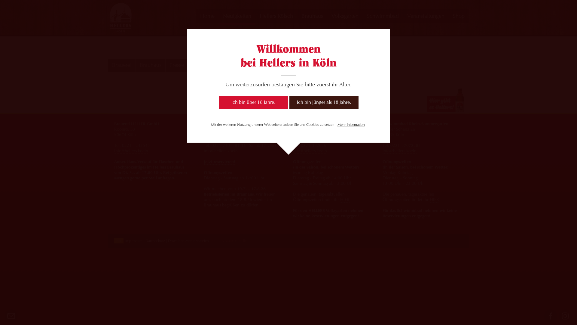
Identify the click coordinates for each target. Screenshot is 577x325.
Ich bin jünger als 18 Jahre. (324, 102)
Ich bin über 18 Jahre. (253, 102)
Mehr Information (351, 125)
